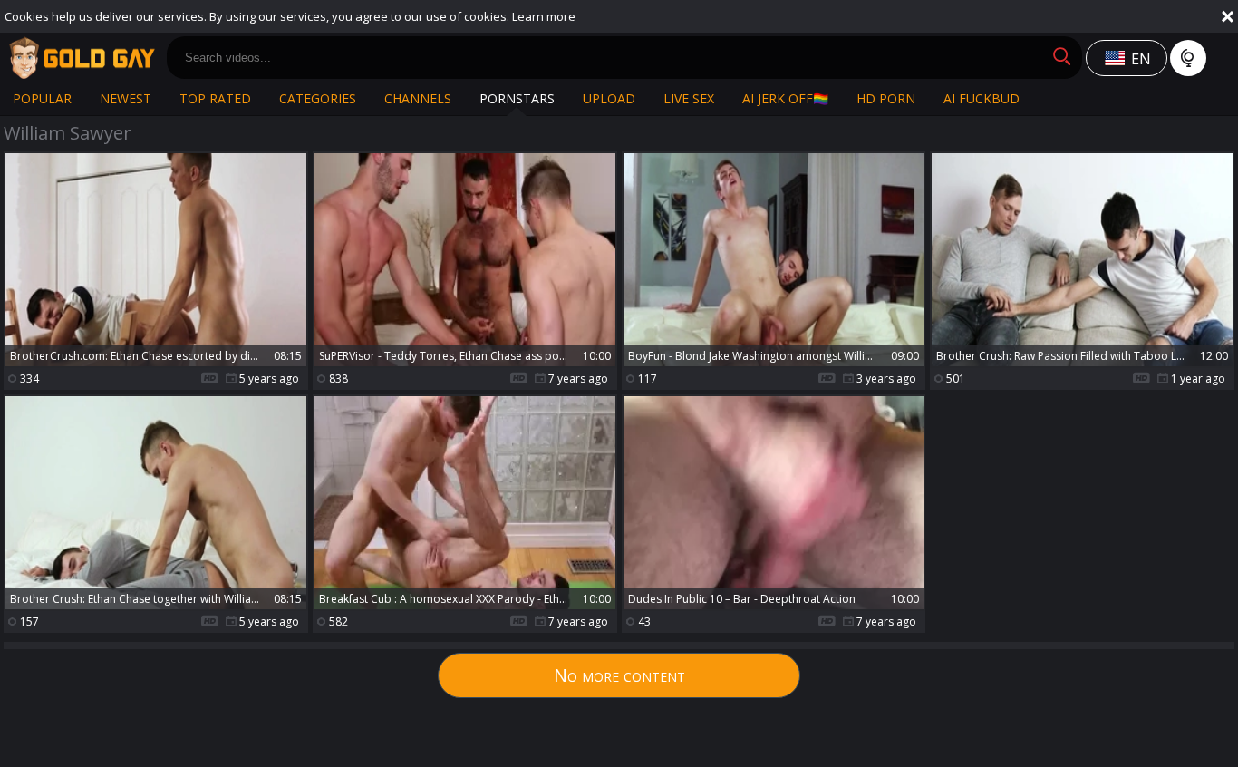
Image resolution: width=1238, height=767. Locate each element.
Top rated (215, 98)
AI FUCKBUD (981, 98)
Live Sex (688, 98)
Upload (609, 98)
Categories (317, 98)
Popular (42, 98)
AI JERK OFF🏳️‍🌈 (785, 98)
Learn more (543, 16)
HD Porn (885, 98)
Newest (125, 98)
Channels (417, 98)
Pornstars (517, 98)
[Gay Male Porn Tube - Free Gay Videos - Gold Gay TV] (81, 58)
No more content (619, 675)
